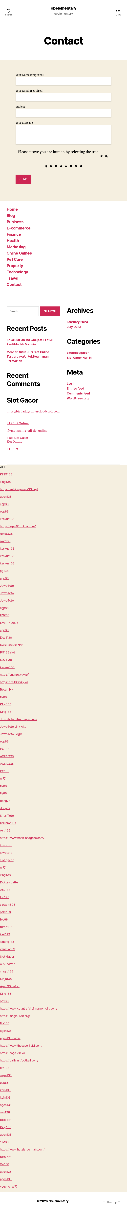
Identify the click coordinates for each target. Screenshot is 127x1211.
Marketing (16, 246)
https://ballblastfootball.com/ (19, 1060)
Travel (12, 278)
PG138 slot (7, 652)
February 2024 (77, 322)
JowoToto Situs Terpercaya (18, 719)
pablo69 (5, 912)
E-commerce (18, 228)
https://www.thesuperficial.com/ (21, 1045)
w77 (3, 778)
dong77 (5, 800)
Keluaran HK (8, 823)
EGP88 (4, 615)
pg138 (4, 571)
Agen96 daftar (10, 986)
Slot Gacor (7, 956)
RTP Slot (12, 449)
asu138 (5, 1112)
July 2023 (74, 327)
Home (12, 209)
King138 (5, 704)
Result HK (6, 689)
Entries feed (75, 388)
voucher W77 (9, 1186)
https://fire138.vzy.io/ (14, 682)
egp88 (4, 504)
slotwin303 (7, 904)
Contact (14, 284)
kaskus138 (7, 519)
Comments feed (78, 393)
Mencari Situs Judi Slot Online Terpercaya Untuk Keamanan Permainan (28, 356)
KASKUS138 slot (11, 645)
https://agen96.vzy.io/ (14, 674)
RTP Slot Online (18, 423)
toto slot (6, 1119)
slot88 (4, 1142)
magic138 (6, 971)
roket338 (6, 533)
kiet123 (5, 934)
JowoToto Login (11, 734)
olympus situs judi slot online (27, 431)
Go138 (4, 1164)
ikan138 (5, 541)
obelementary (63, 8)
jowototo (6, 845)
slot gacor (6, 860)
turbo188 (6, 927)
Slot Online (14, 442)
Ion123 (4, 897)
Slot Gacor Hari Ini (79, 357)
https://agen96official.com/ (18, 526)
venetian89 (7, 949)
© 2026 (42, 1201)
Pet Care (15, 259)
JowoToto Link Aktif (13, 726)
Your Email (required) (29, 90)
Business (15, 221)
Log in (71, 383)
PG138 (4, 749)
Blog (11, 215)
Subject (20, 106)
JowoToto (7, 585)
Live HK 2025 (9, 622)
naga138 (6, 1075)
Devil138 (6, 637)
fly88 (3, 697)
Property (15, 265)
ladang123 (7, 941)
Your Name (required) (30, 75)
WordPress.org (78, 398)
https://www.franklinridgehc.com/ (22, 838)
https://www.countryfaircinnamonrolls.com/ (28, 1008)
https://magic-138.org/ (15, 1016)
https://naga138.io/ (12, 1053)
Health (13, 240)
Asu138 (5, 830)
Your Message (24, 122)
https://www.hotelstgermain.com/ (22, 1149)
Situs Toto (7, 815)
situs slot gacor (78, 352)
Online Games (19, 253)
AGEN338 (7, 756)
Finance (14, 234)
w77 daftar (7, 964)
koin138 (5, 1090)
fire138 (4, 1023)
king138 (5, 482)
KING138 (6, 474)
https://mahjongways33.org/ (19, 489)
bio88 (4, 919)
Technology (17, 272)
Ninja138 (6, 979)
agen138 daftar (10, 1038)
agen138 (6, 496)
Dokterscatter (9, 882)
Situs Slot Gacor (17, 437)
